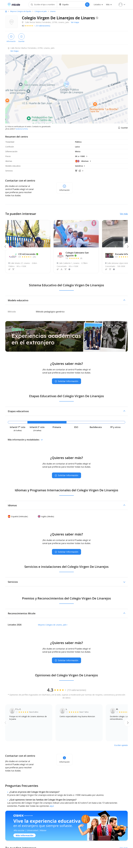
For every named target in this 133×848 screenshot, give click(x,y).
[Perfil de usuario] (121, 4)
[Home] (6, 11)
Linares (52, 11)
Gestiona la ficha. (21, 129)
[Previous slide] (5, 246)
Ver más (124, 213)
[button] (66, 300)
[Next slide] (128, 246)
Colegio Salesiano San (77, 254)
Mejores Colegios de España (20, 11)
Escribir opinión (121, 745)
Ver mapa (75, 22)
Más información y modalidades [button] (23, 439)
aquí (52, 806)
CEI (26, 254)
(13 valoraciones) (43, 25)
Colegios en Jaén (41, 11)
